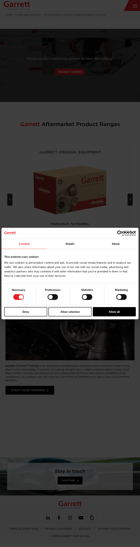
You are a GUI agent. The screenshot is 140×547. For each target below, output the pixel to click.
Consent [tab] (24, 243)
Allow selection (70, 311)
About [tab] (116, 243)
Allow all (114, 311)
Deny (25, 311)
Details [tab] (70, 243)
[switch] (53, 297)
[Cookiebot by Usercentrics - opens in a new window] (120, 233)
